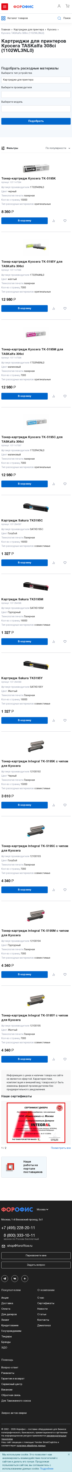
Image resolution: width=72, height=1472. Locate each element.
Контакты (43, 1320)
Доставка (7, 1303)
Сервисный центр (11, 1384)
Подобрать (36, 121)
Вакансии (6, 1390)
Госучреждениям (11, 1331)
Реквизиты (7, 1373)
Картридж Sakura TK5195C (22, 520)
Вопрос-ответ (9, 1367)
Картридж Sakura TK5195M (22, 599)
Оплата (5, 1309)
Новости (42, 1309)
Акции (5, 1298)
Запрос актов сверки (14, 1413)
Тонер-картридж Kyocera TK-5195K (28, 178)
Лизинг (5, 1320)
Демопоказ (44, 1325)
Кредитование (9, 1325)
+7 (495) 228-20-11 (18, 1228)
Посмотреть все (61, 1148)
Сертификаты (45, 1303)
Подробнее (46, 1469)
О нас (40, 1298)
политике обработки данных (31, 1446)
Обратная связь (11, 1395)
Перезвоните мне (36, 1255)
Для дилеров (9, 1314)
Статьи (41, 1314)
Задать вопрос (36, 1265)
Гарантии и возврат (13, 1379)
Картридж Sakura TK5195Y (22, 678)
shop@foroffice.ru (19, 1246)
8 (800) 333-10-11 (19, 1236)
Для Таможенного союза (16, 1401)
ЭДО (4, 1348)
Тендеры (6, 1336)
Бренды (6, 1342)
